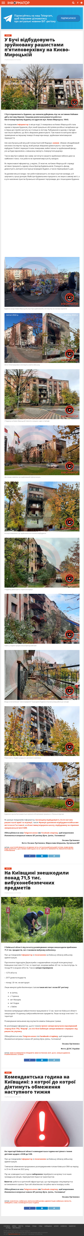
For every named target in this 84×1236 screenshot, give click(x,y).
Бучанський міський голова (51, 847)
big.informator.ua (14, 1234)
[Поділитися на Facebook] (30, 855)
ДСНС (54, 1053)
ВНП (49, 1053)
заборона (14, 1201)
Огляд (8, 1228)
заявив (55, 143)
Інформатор (22, 124)
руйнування (9, 850)
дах (19, 849)
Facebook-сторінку (49, 833)
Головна (7, 1226)
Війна (14, 1226)
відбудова (68, 847)
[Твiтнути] (54, 855)
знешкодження (63, 1053)
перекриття (53, 849)
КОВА (15, 1203)
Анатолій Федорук (18, 847)
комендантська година (28, 1203)
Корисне (64, 1226)
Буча (37, 847)
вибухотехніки (41, 1053)
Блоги (56, 1226)
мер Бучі (44, 849)
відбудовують (10, 849)
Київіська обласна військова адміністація (37, 1201)
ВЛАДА (27, 1226)
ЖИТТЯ (20, 1226)
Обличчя (72, 1226)
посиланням (40, 955)
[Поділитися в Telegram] (42, 855)
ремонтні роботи (66, 849)
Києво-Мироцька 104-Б (30, 849)
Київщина (8, 1203)
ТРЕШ (40, 1226)
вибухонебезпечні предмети (22, 1053)
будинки (30, 847)
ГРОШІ (34, 1226)
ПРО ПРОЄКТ (17, 1228)
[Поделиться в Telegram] (42, 1059)
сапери (20, 1054)
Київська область (63, 1201)
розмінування (10, 1054)
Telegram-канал (31, 833)
